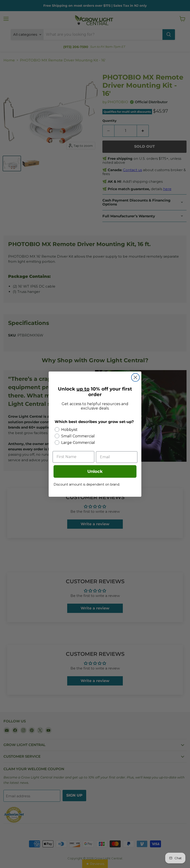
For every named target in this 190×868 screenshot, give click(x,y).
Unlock (95, 471)
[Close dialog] (135, 377)
